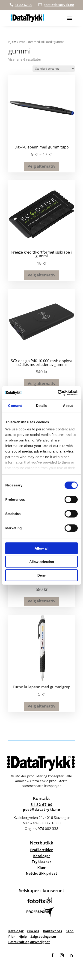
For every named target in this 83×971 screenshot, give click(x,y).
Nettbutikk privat (41, 873)
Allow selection (41, 562)
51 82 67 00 (42, 804)
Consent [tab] (15, 405)
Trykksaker (41, 861)
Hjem (12, 42)
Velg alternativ (41, 166)
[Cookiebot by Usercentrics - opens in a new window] (58, 393)
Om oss (33, 931)
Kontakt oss (52, 931)
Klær (41, 867)
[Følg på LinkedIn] (71, 955)
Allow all (41, 548)
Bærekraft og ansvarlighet (29, 942)
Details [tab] (41, 405)
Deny (41, 575)
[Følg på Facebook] (52, 955)
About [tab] (68, 405)
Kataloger (41, 855)
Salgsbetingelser (43, 936)
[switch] (71, 499)
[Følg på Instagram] (61, 955)
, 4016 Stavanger (42, 817)
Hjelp (24, 936)
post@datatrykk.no (41, 809)
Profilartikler (41, 849)
